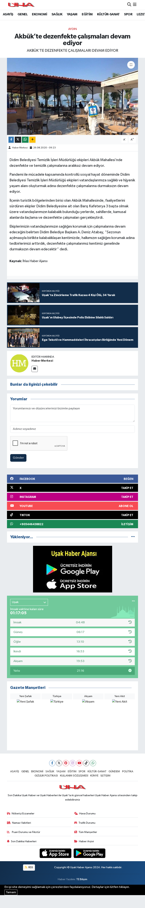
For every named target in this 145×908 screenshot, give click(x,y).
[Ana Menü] (135, 4)
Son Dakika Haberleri (23, 841)
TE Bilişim (81, 879)
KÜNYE (94, 775)
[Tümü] (133, 537)
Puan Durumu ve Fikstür (25, 832)
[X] (59, 763)
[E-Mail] (35, 369)
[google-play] (89, 853)
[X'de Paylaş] (18, 140)
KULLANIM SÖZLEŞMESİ (74, 775)
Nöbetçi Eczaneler (23, 813)
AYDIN (72, 29)
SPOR (128, 14)
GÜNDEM (114, 771)
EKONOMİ (39, 14)
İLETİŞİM (105, 775)
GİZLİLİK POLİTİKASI (46, 775)
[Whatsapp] (93, 763)
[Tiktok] (86, 763)
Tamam (11, 892)
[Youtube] (79, 763)
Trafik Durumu (87, 822)
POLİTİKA (127, 771)
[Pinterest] (66, 763)
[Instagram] (72, 763)
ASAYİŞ (8, 14)
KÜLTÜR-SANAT (108, 14)
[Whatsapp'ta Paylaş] (25, 140)
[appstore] (56, 853)
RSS (30, 867)
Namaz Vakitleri (21, 822)
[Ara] (129, 4)
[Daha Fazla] (32, 140)
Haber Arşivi (86, 841)
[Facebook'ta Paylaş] (11, 140)
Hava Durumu (87, 813)
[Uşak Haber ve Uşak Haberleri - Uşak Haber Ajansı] (21, 5)
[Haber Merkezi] (19, 363)
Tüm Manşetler (88, 832)
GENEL (23, 14)
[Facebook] (52, 763)
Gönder (18, 457)
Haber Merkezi (20, 148)
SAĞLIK (57, 14)
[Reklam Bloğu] (72, 569)
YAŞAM (72, 14)
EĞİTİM (87, 14)
